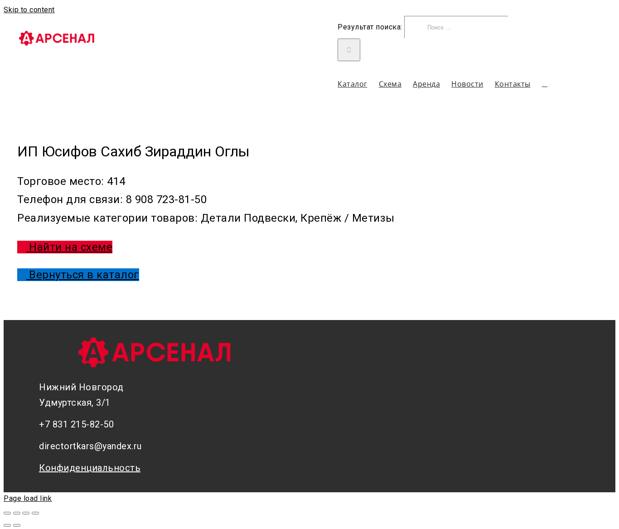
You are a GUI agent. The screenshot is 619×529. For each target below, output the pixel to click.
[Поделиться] (16, 513)
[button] (545, 83)
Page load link (28, 498)
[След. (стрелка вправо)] (16, 525)
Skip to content (29, 9)
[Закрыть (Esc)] (7, 513)
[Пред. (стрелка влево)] (7, 525)
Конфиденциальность (89, 467)
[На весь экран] (25, 513)
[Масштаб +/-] (35, 513)
